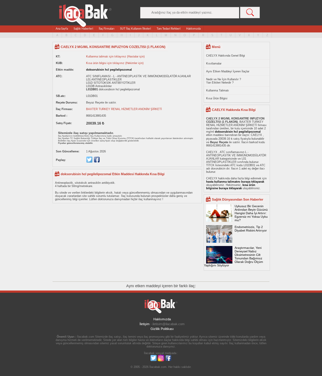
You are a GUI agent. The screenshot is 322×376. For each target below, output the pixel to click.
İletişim (145, 324)
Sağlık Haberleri (83, 28)
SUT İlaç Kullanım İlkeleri (135, 28)
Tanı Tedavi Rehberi (168, 28)
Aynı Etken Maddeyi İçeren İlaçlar (227, 71)
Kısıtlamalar (213, 63)
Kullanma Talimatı (217, 90)
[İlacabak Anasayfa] (85, 15)
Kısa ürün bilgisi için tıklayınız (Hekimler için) (114, 63)
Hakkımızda (193, 28)
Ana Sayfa (62, 28)
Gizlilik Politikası (162, 329)
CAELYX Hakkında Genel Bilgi (225, 55)
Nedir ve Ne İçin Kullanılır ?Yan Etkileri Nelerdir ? (223, 81)
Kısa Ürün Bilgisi (216, 98)
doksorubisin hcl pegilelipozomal (109, 69)
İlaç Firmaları (106, 28)
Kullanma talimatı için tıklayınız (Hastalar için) (115, 56)
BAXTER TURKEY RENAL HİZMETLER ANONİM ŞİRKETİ (124, 109)
